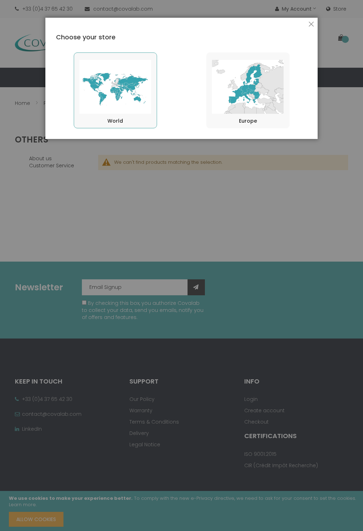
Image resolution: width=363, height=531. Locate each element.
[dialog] (181, 265)
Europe (248, 120)
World (115, 120)
